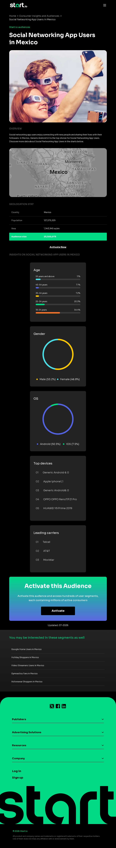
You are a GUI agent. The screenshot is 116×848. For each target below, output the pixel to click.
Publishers (19, 719)
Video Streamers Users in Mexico (27, 665)
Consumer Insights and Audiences (39, 15)
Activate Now (58, 247)
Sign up (17, 777)
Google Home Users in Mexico (26, 649)
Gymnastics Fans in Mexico (24, 673)
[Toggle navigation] (104, 5)
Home (12, 15)
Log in (16, 771)
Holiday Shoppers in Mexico (25, 657)
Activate (58, 611)
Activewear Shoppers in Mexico (26, 681)
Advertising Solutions (26, 732)
